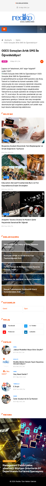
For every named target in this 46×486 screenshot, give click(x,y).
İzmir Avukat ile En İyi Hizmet (25, 399)
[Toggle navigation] (4, 29)
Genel (5, 309)
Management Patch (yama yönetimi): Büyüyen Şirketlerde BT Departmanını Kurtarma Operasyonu (23, 468)
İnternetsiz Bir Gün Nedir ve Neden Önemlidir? (23, 5)
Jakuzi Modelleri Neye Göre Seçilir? (28, 349)
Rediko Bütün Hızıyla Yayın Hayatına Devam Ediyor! (28, 363)
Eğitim (18, 40)
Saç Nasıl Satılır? (20, 374)
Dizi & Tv (15, 359)
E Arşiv (16, 386)
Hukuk (6, 140)
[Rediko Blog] (23, 18)
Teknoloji (16, 383)
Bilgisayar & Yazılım (9, 461)
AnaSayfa (8, 40)
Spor (26, 309)
